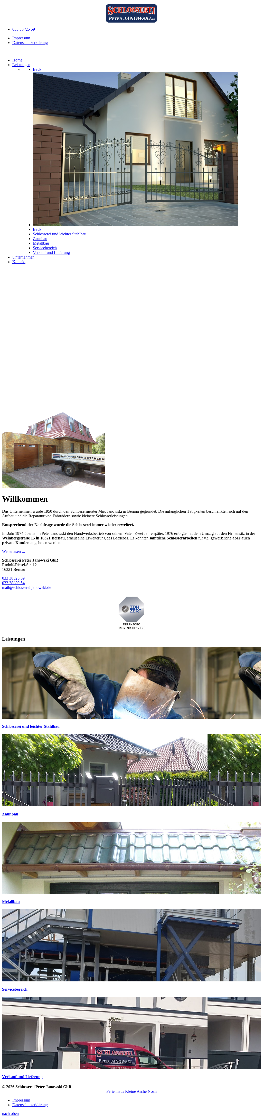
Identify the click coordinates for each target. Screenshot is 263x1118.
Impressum (21, 38)
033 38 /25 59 (23, 29)
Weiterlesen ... (13, 551)
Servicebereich (14, 989)
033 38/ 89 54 (13, 583)
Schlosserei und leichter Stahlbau (31, 726)
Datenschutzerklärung (30, 42)
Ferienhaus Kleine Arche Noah (131, 1091)
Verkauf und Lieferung (22, 1077)
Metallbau (11, 901)
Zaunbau (10, 814)
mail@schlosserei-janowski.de (26, 587)
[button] (131, 394)
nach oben (10, 1113)
